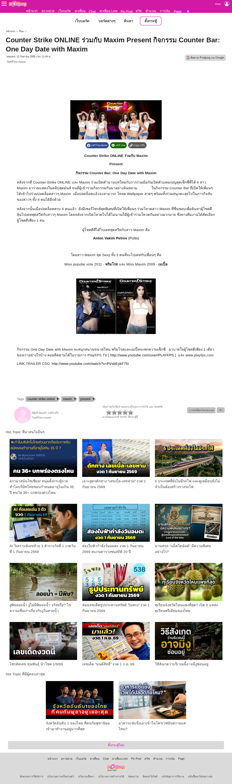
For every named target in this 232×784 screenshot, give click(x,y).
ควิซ (139, 11)
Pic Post (127, 11)
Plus (21, 31)
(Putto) (116, 238)
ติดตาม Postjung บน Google (207, 57)
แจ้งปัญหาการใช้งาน (173, 776)
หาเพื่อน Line (109, 11)
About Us (133, 776)
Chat (92, 11)
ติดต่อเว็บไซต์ (150, 776)
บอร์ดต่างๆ (107, 21)
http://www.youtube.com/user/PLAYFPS (142, 355)
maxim (67, 399)
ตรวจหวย (48, 11)
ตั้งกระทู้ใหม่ (116, 745)
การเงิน (165, 11)
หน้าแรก (32, 11)
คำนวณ (151, 11)
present (85, 399)
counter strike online (41, 399)
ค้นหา (128, 21)
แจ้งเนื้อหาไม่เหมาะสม (200, 776)
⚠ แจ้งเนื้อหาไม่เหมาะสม (201, 410)
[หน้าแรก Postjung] (18, 3)
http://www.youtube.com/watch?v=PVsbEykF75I (90, 364)
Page (178, 11)
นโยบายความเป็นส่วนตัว (60, 776)
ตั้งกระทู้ (151, 21)
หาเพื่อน (80, 11)
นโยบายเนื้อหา (86, 776)
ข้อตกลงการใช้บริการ (31, 776)
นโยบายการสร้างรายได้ (111, 776)
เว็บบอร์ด (64, 11)
